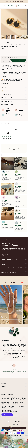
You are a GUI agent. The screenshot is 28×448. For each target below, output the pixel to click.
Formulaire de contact (6, 410)
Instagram (15, 411)
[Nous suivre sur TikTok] (17, 424)
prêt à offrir (9, 110)
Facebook (9, 411)
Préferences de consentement (14, 435)
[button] (19, 129)
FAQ (11, 249)
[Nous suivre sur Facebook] (10, 424)
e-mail (2, 251)
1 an (21, 110)
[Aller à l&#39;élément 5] (22, 37)
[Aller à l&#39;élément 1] (3, 37)
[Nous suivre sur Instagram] (14, 424)
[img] (7, 136)
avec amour (22, 115)
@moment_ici (17, 279)
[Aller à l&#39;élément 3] (13, 37)
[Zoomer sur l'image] (26, 32)
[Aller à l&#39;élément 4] (18, 37)
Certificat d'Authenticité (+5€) (10, 57)
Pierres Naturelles (8, 115)
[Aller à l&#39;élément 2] (8, 37)
